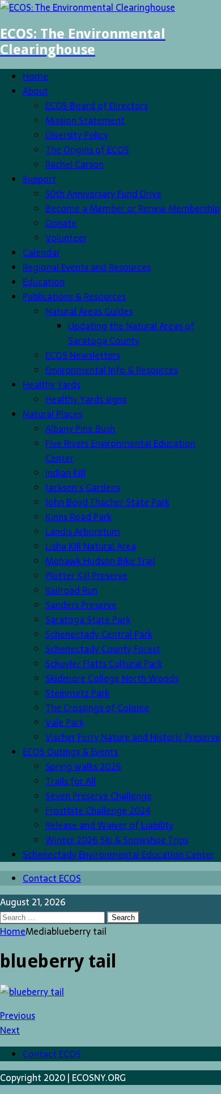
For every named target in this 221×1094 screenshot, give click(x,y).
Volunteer (66, 237)
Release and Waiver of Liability (109, 825)
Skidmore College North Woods (111, 678)
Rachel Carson (74, 164)
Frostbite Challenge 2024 (97, 810)
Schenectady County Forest (102, 649)
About (35, 91)
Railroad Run (71, 590)
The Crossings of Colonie (97, 707)
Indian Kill (65, 472)
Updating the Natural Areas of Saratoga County (131, 333)
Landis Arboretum (82, 531)
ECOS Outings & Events (70, 751)
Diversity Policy (76, 135)
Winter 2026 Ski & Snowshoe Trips (116, 840)
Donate (60, 223)
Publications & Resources (74, 296)
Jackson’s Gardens (82, 487)
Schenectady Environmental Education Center (118, 854)
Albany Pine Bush (80, 428)
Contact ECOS (52, 878)
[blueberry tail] (32, 991)
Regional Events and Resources (87, 267)
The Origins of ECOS (87, 149)
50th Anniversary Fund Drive (103, 193)
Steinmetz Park (77, 693)
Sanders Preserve (81, 605)
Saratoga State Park (87, 619)
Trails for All (70, 781)
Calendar (41, 252)
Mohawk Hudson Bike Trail (100, 560)
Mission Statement (85, 120)
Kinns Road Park (78, 516)
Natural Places (52, 414)
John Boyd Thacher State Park (107, 502)
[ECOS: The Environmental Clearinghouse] (87, 7)
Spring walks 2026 (83, 766)
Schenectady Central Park (98, 634)
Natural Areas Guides (89, 311)
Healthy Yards (51, 384)
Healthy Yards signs (85, 399)
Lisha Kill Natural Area (90, 546)
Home (35, 76)
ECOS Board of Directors (96, 105)
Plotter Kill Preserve (86, 575)
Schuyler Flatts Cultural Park (103, 663)
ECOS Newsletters (82, 355)
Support (39, 179)
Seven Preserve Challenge (98, 795)
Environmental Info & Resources (111, 370)
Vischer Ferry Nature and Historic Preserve (132, 737)
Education (44, 281)
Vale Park (64, 722)
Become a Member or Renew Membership (132, 208)
